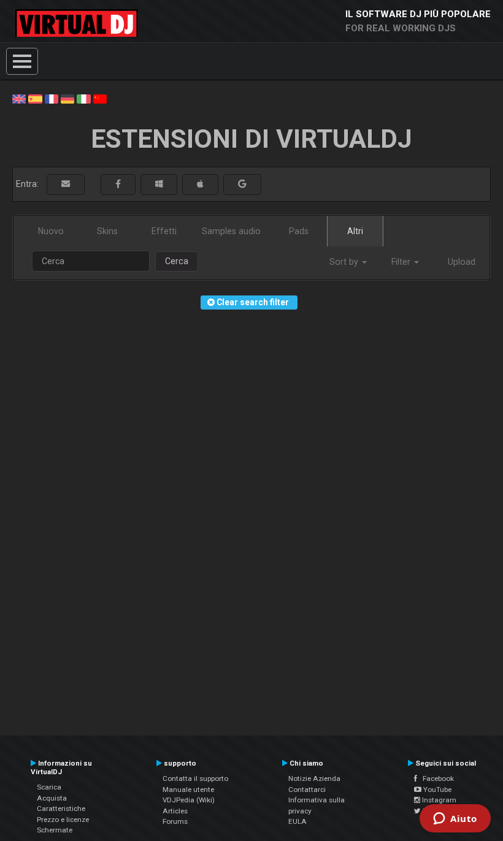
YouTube (436, 789)
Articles (175, 811)
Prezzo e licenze (63, 819)
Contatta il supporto (195, 778)
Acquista (52, 798)
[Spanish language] (35, 98)
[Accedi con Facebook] (118, 184)
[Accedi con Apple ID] (200, 184)
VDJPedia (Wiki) (189, 800)
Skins (107, 231)
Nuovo (51, 231)
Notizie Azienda (314, 778)
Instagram (438, 800)
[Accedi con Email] (66, 184)
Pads (299, 231)
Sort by (345, 262)
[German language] (67, 98)
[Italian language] (83, 98)
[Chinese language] (100, 98)
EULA (297, 821)
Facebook (435, 778)
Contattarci (307, 789)
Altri (355, 231)
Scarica (49, 787)
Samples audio (231, 231)
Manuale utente (188, 789)
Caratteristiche (61, 808)
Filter (402, 262)
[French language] (51, 98)
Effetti (164, 231)
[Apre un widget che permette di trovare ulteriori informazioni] (455, 819)
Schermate (54, 830)
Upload (461, 262)
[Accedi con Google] (242, 184)
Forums (175, 821)
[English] (19, 98)
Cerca (176, 261)
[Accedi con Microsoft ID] (158, 184)
